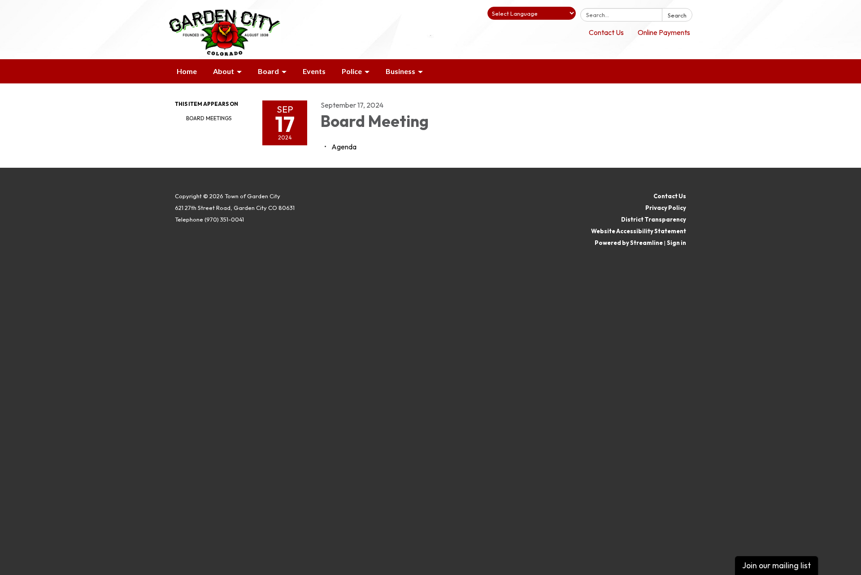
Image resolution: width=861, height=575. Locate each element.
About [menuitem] (223, 71)
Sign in (676, 242)
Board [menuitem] (268, 71)
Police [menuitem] (352, 71)
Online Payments (664, 32)
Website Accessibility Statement (638, 231)
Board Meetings (208, 118)
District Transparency (653, 219)
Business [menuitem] (400, 71)
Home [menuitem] (187, 71)
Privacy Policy (665, 207)
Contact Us (606, 32)
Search (677, 15)
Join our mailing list (776, 565)
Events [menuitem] (314, 71)
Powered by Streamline (629, 242)
